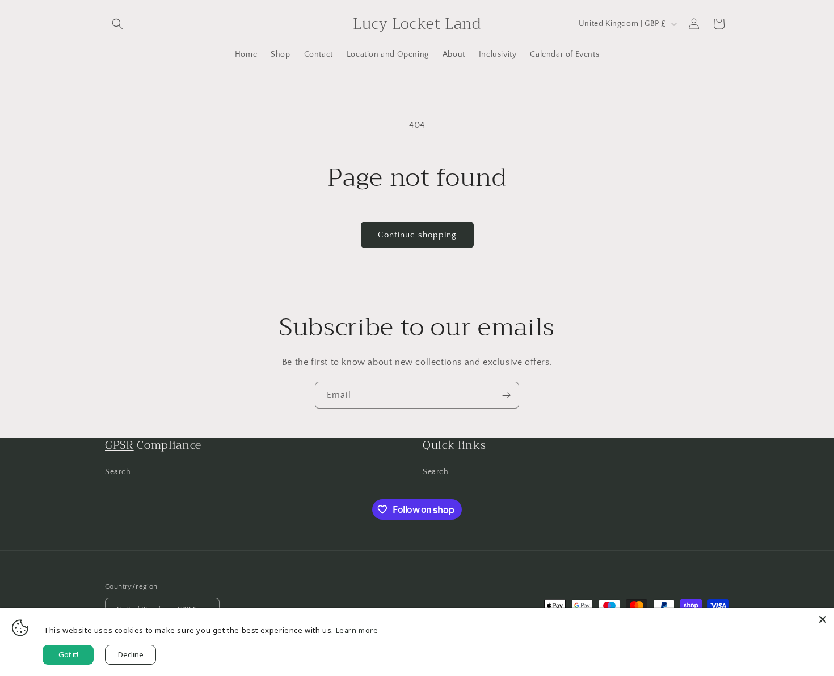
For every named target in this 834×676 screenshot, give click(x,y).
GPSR (119, 445)
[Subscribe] (506, 395)
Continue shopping (417, 235)
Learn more (357, 630)
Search (118, 472)
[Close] (822, 619)
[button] (117, 23)
